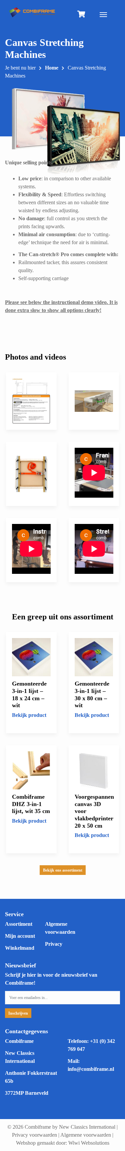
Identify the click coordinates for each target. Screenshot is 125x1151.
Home (51, 68)
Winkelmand (19, 948)
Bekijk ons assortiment (62, 870)
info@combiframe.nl (91, 1069)
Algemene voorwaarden (85, 1135)
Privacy (53, 944)
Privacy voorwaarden (34, 1135)
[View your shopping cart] (81, 14)
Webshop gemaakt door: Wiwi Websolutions (62, 1143)
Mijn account (20, 936)
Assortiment (18, 924)
